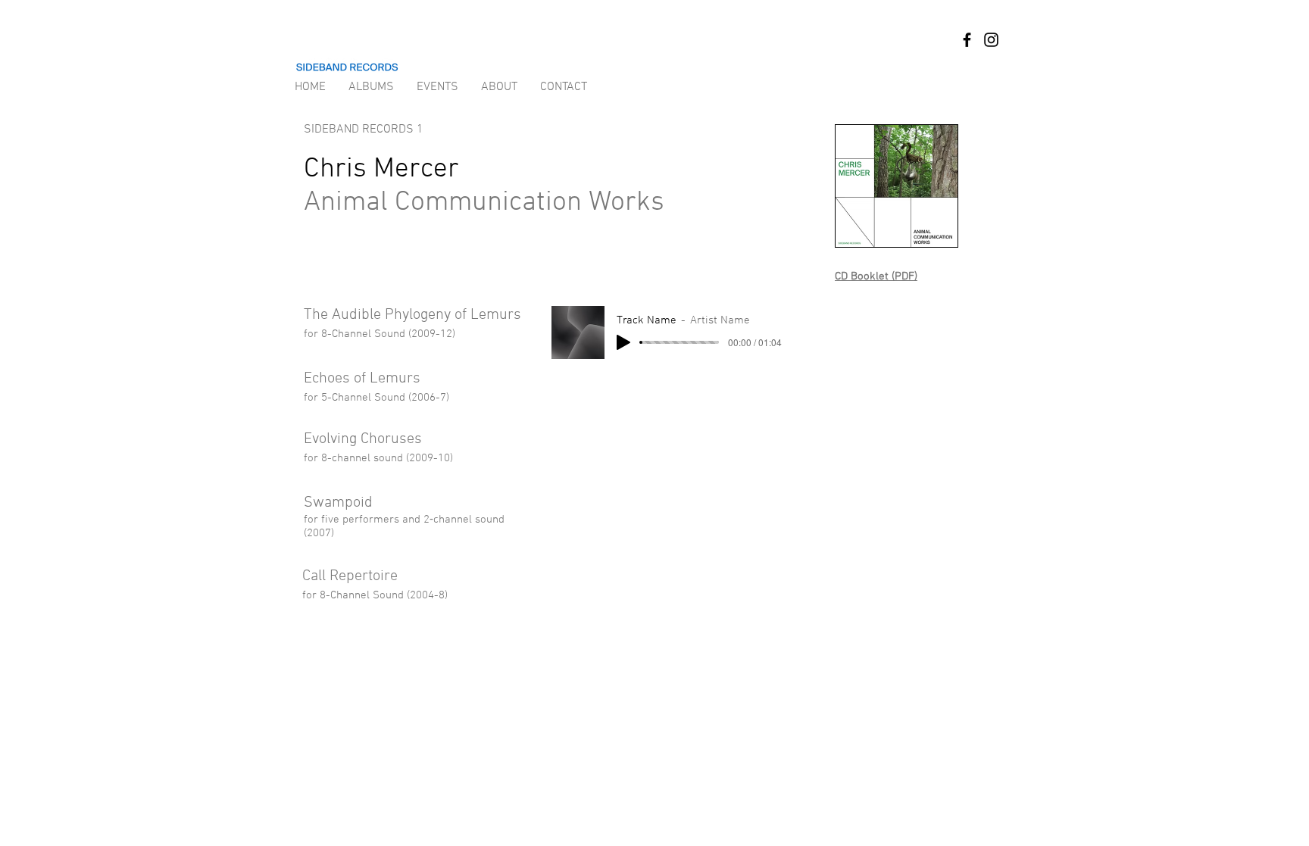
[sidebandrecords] (967, 39)
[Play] (623, 342)
